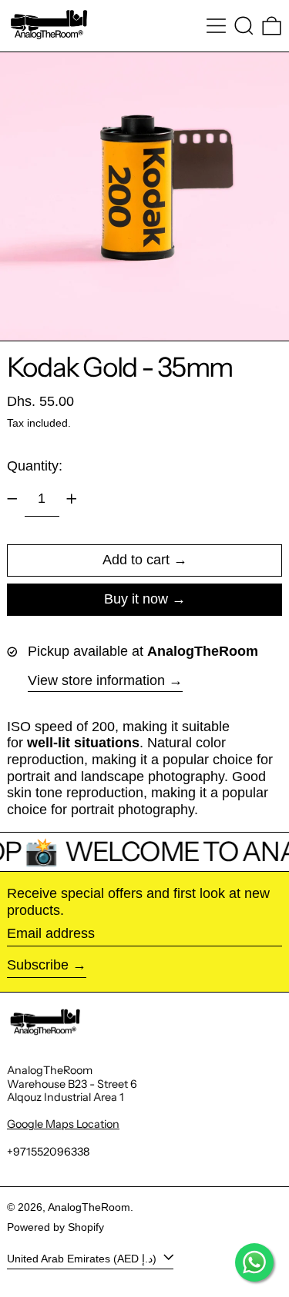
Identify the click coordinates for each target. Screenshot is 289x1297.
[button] (244, 25)
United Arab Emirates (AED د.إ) (83, 1258)
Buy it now (136, 599)
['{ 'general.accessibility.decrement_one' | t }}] (12, 499)
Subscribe (38, 965)
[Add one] (71, 499)
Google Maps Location (63, 1124)
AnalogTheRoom (89, 1207)
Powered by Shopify (55, 1227)
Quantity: (34, 466)
